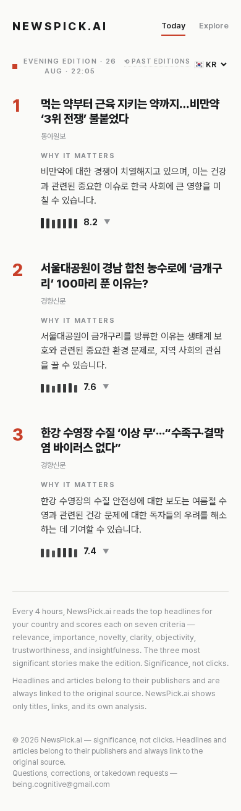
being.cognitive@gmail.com (61, 784)
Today (173, 25)
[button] (135, 222)
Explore (214, 25)
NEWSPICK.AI (60, 26)
